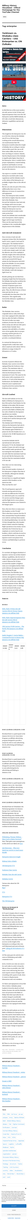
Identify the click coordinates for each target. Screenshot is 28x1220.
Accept (13, 1206)
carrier (4, 1051)
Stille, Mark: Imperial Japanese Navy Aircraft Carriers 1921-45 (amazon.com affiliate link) (13, 620)
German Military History (10, 1131)
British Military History (14, 1121)
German (14, 1127)
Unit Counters (14, 1167)
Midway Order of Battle (9, 861)
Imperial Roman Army (9, 1141)
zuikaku (9, 1053)
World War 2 (12, 1049)
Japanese (21, 1141)
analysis (5, 1117)
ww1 (4, 1177)
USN (19, 1051)
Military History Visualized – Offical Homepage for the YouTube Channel (11, 8)
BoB (4, 1121)
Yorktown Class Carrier (9, 870)
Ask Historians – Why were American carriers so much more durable (12, 850)
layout (5, 1144)
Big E (3, 888)
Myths (12, 1147)
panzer (14, 1154)
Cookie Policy (11, 1218)
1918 (8, 1114)
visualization (18, 1170)
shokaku (16, 1051)
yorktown (4, 1053)
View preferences (14, 1214)
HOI (9, 1137)
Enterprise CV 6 (7, 896)
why (4, 1174)
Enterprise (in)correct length (11, 857)
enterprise (8, 1051)
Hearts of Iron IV (16, 1134)
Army (11, 1117)
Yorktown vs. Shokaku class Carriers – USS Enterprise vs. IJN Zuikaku (12, 38)
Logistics (11, 1144)
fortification (6, 1127)
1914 (4, 1114)
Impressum (17, 1218)
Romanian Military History (11, 1157)
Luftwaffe (19, 1144)
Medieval (5, 1147)
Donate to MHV (7, 1081)
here (21, 843)
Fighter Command (18, 1124)
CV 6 (3, 892)
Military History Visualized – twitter (13, 1072)
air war (21, 1114)
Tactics (20, 1164)
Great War (6, 1134)
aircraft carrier (19, 1049)
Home (4, 1185)
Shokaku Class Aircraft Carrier (12, 874)
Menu (4, 16)
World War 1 (11, 1174)
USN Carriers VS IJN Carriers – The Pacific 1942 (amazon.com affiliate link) (13, 629)
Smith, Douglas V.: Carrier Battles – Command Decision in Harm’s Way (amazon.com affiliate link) (13, 637)
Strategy (5, 1164)
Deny (14, 1210)
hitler (4, 1137)
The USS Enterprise (8, 901)
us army (5, 1170)
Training (5, 1167)
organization (7, 1154)
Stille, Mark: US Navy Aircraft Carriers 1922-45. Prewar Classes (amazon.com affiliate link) (12, 611)
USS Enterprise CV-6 (8, 865)
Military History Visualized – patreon (14, 1077)
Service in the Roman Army (11, 1160)
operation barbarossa (9, 1150)
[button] (25, 1188)
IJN (12, 1051)
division (5, 1124)
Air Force (14, 1114)
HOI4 (13, 1137)
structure (13, 1164)
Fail (10, 1124)
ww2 (8, 1177)
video (11, 1170)
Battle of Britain (19, 1117)
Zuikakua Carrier (7, 879)
